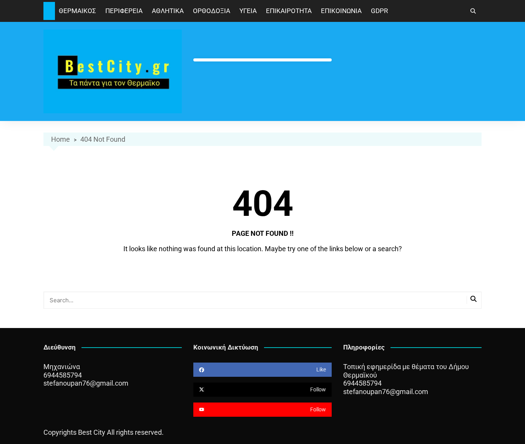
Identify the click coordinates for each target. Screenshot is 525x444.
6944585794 (62, 375)
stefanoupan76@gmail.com (85, 383)
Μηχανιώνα (61, 367)
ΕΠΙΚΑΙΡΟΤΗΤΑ (289, 11)
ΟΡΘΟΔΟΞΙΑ (211, 11)
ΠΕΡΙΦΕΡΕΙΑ (124, 11)
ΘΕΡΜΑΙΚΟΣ (77, 11)
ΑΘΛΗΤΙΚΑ (168, 11)
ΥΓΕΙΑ (248, 11)
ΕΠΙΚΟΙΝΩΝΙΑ (341, 11)
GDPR (379, 11)
